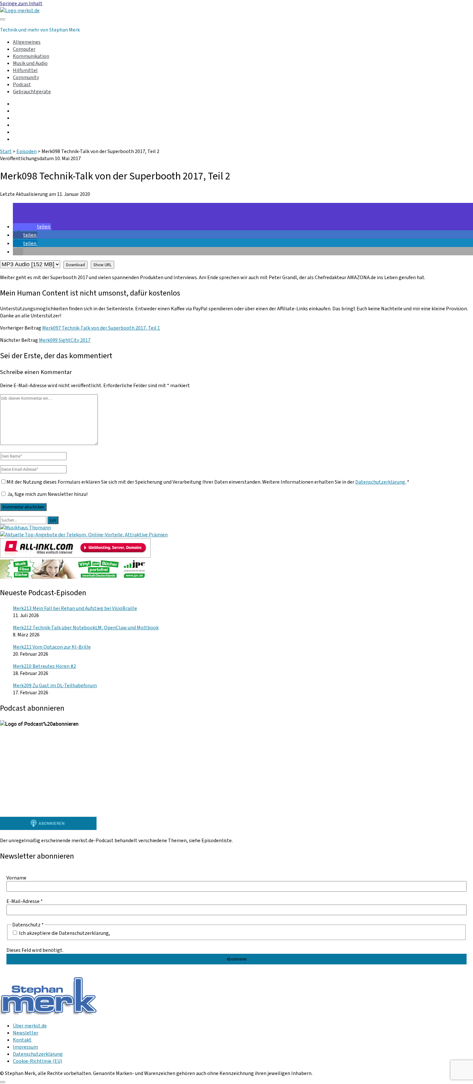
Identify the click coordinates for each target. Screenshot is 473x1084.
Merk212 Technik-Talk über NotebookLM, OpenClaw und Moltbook (86, 627)
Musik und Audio (30, 63)
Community (26, 77)
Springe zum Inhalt (21, 3)
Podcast (22, 84)
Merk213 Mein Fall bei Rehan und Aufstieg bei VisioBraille (75, 608)
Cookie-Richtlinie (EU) (37, 1061)
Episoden (26, 151)
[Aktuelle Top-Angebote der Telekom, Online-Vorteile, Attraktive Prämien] (84, 534)
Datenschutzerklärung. (380, 482)
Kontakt (22, 1039)
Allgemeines (27, 42)
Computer (24, 49)
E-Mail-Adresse (24, 901)
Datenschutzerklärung (38, 1054)
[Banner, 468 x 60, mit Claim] (75, 577)
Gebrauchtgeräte (32, 91)
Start (6, 151)
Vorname (16, 878)
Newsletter (25, 1032)
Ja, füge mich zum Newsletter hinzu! (47, 494)
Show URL (102, 265)
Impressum (25, 1047)
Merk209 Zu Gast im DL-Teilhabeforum (55, 685)
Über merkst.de (30, 1025)
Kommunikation (31, 56)
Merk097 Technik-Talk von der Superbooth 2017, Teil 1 (101, 328)
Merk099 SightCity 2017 (64, 340)
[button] (32, 226)
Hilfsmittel (25, 70)
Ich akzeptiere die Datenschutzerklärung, (64, 933)
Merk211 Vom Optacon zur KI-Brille (52, 647)
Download (75, 265)
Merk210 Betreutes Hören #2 (44, 666)
